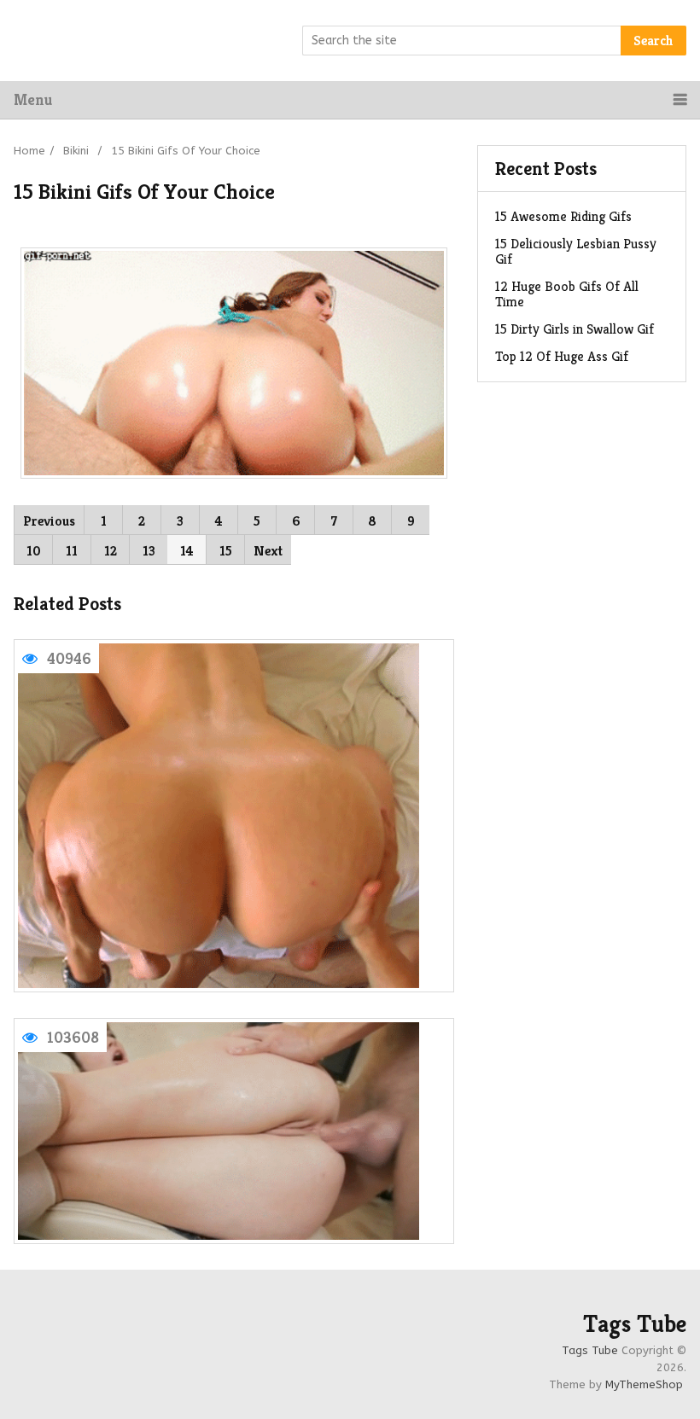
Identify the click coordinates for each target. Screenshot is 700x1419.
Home (29, 150)
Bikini (76, 150)
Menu (33, 99)
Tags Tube (634, 1324)
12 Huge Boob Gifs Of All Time (567, 294)
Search (653, 40)
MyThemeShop (644, 1384)
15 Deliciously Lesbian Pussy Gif (575, 251)
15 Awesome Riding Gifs (563, 216)
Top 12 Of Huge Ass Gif (561, 356)
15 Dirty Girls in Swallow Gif (574, 329)
